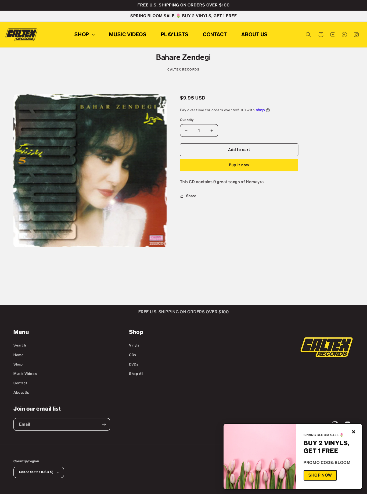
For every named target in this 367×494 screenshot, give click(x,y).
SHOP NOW (320, 475)
